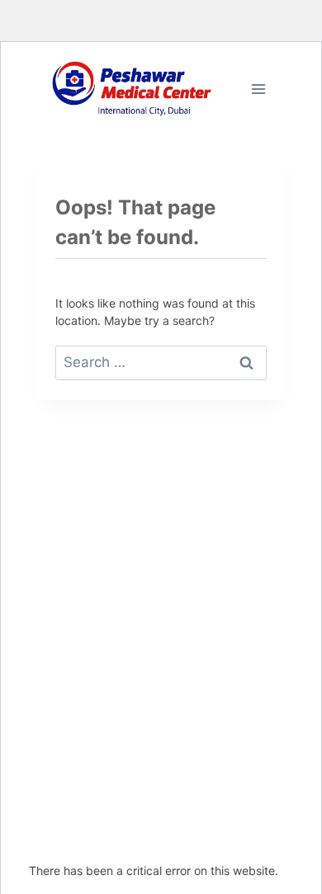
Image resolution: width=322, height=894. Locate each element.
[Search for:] (161, 362)
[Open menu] (258, 88)
